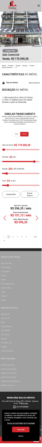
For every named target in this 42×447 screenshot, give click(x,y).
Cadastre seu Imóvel (8, 385)
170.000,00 (22, 58)
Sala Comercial (34, 83)
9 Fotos (7, 42)
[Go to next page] (4, 240)
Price (24, 134)
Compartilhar (11, 194)
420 (35, 237)
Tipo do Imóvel (12, 82)
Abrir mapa (24, 403)
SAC (16, 134)
